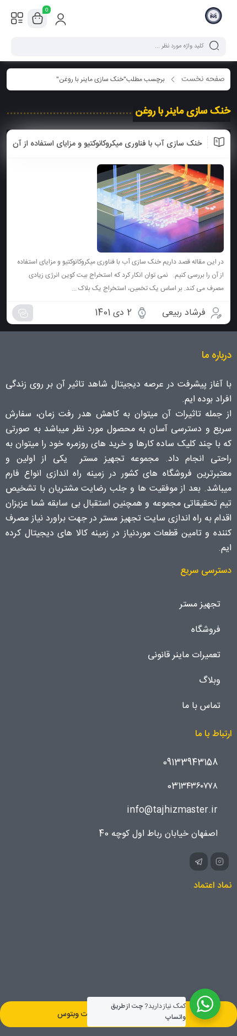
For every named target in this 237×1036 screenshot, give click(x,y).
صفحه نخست (203, 79)
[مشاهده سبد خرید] (37, 18)
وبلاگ (209, 680)
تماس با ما (201, 706)
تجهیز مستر (200, 604)
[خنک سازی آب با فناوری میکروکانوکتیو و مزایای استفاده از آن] (118, 208)
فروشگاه (205, 629)
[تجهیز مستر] (213, 18)
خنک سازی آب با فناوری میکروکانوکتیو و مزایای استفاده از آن (107, 144)
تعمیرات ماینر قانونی (184, 655)
